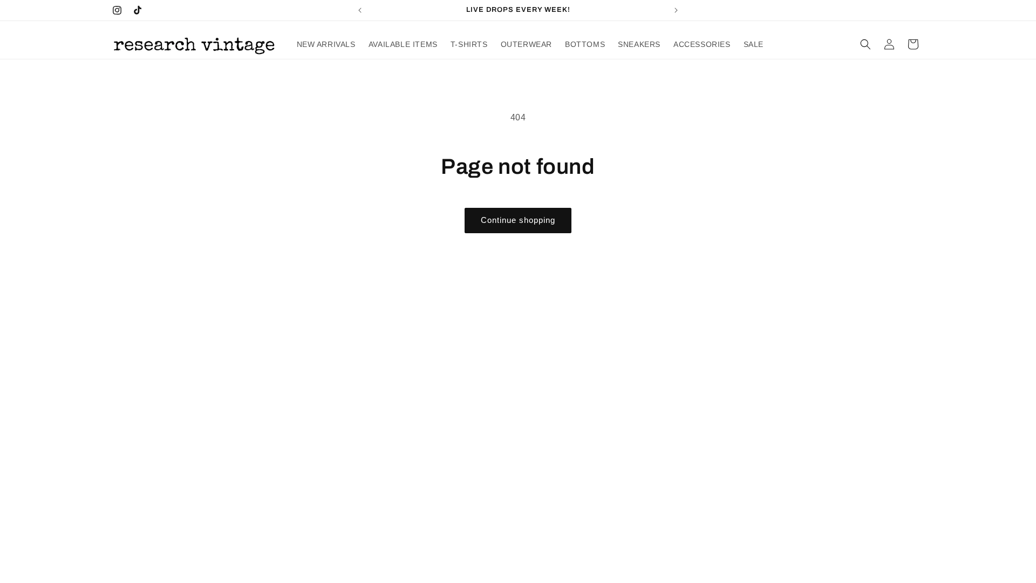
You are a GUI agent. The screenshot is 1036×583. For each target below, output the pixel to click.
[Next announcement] (676, 10)
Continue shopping (518, 220)
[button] (865, 44)
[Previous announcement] (360, 10)
